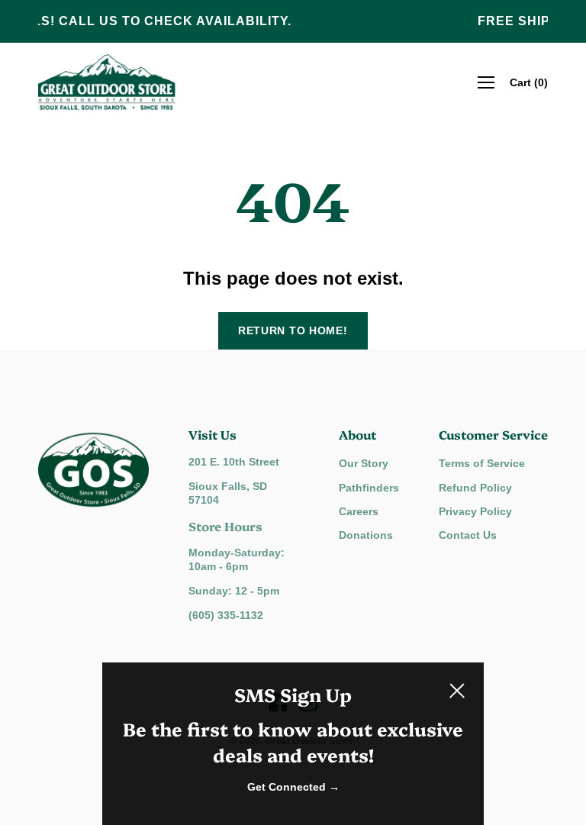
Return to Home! (293, 330)
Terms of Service (482, 463)
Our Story (363, 463)
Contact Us (468, 535)
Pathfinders (369, 488)
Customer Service (493, 434)
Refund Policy (475, 488)
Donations (366, 535)
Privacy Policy (475, 511)
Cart (529, 82)
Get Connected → (293, 787)
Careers (358, 511)
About (357, 434)
